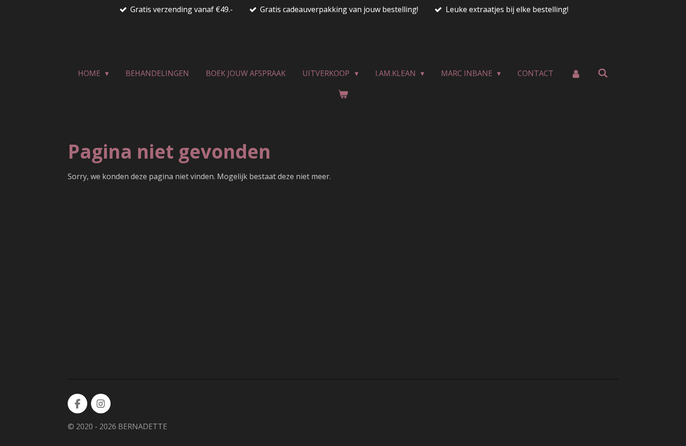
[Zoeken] (603, 72)
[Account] (575, 73)
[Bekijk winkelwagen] (343, 94)
